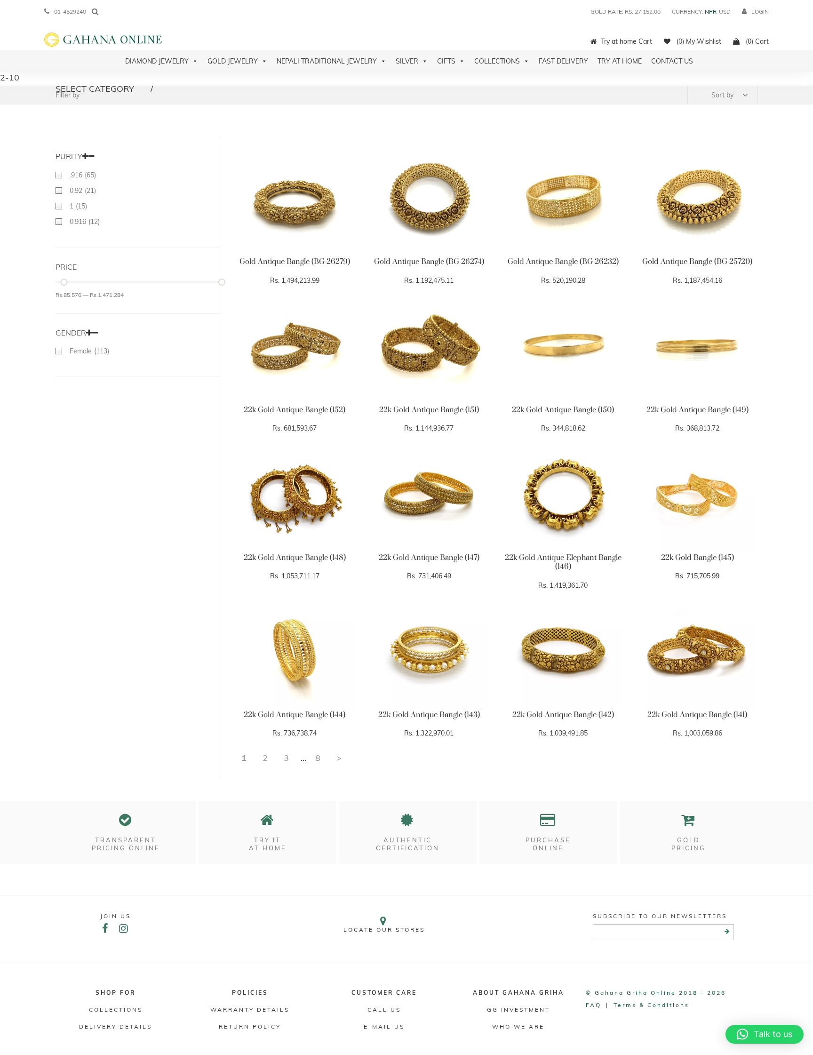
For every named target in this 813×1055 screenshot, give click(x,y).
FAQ (593, 1004)
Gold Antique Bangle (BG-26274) (429, 261)
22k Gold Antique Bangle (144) (294, 714)
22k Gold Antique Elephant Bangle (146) (563, 562)
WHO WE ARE (518, 1026)
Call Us (384, 1009)
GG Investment (518, 1009)
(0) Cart (756, 41)
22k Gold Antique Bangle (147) (429, 557)
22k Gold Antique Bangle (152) (294, 410)
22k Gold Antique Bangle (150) (563, 410)
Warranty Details (249, 1009)
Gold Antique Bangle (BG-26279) (294, 261)
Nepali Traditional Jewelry (327, 61)
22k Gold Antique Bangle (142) (563, 714)
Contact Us (672, 61)
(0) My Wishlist (698, 41)
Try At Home (620, 61)
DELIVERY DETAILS (115, 1026)
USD (725, 11)
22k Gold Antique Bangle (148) (295, 557)
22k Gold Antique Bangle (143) (429, 714)
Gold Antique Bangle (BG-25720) (697, 261)
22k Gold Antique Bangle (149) (697, 410)
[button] (764, 1034)
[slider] (63, 282)
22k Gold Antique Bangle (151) (429, 410)
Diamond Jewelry (157, 61)
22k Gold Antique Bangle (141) (697, 714)
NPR (711, 11)
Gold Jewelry (232, 61)
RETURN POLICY (250, 1026)
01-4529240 (70, 11)
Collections (497, 61)
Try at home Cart (626, 41)
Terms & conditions (651, 1004)
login (760, 11)
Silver (407, 61)
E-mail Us (384, 1026)
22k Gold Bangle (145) (697, 557)
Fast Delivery (563, 61)
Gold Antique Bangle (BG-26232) (563, 261)
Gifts (446, 61)
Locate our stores (384, 929)
